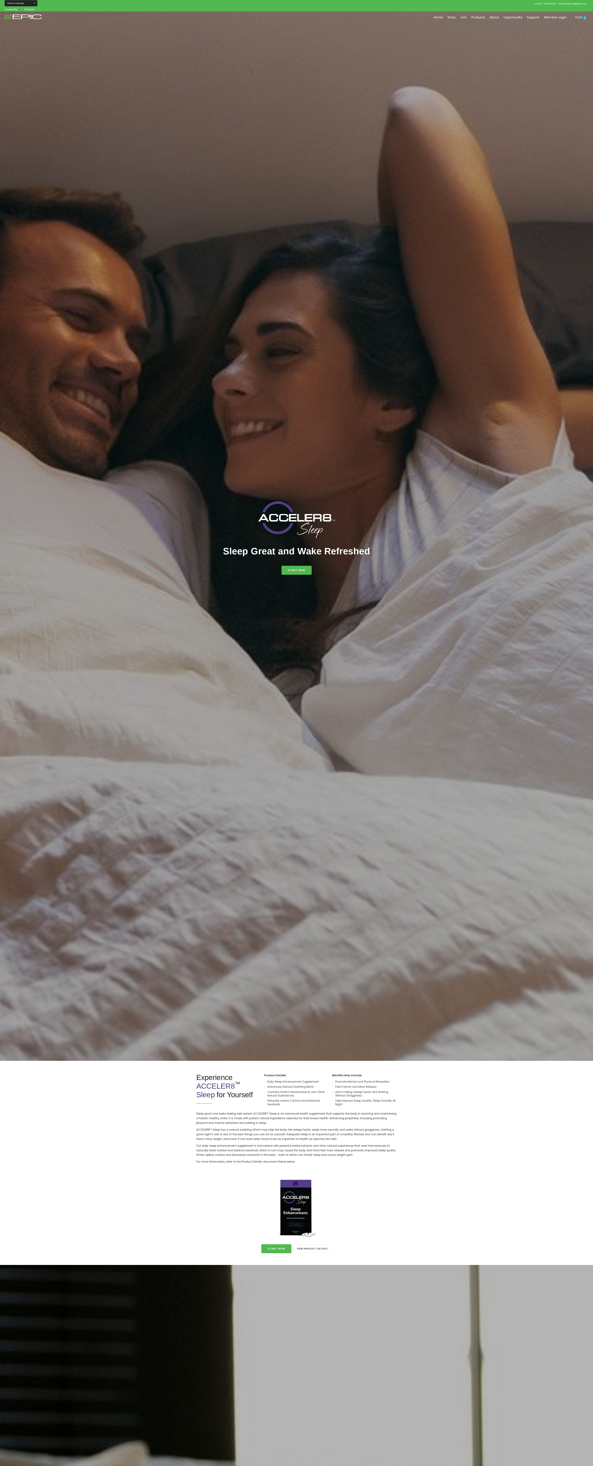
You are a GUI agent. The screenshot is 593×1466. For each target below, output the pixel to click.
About (494, 17)
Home (438, 17)
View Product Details (312, 1248)
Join (463, 17)
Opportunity (513, 17)
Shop (452, 17)
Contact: (538, 3)
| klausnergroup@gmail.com (572, 3)
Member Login (555, 17)
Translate (29, 9)
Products (478, 17)
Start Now (296, 570)
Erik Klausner (550, 3)
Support (533, 17)
